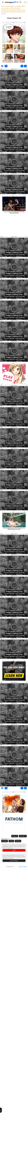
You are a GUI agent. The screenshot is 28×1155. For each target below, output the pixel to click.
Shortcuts (14, 836)
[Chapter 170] (25, 66)
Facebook (4, 841)
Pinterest (18, 841)
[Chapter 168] (22, 66)
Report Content (23, 866)
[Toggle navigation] (2, 2)
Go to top (22, 836)
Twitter (11, 841)
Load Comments (14, 860)
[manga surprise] (17, 2)
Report (14, 850)
